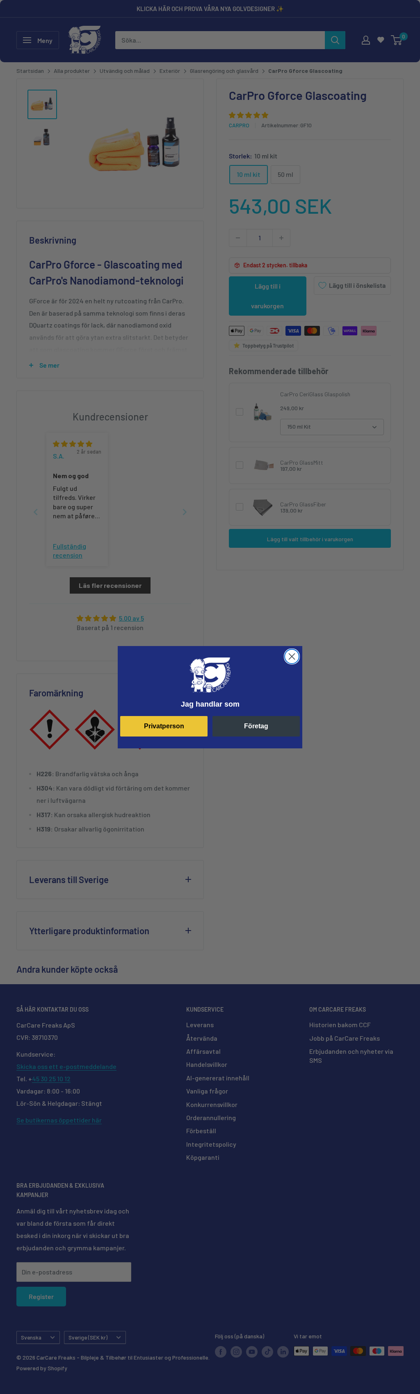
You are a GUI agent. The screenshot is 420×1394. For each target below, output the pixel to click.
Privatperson (164, 726)
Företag (256, 726)
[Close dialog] (292, 656)
